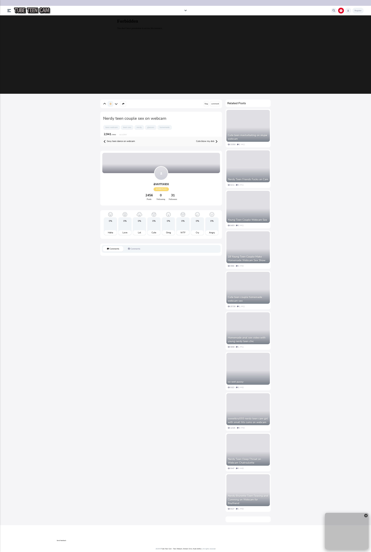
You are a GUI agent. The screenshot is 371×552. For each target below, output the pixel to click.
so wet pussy (235, 382)
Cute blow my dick (205, 141)
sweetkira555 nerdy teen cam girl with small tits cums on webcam (248, 420)
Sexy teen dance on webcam (120, 141)
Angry (212, 232)
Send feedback (61, 541)
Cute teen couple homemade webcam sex (245, 299)
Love (124, 232)
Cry (197, 232)
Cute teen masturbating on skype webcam (247, 137)
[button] (10, 10)
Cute (154, 232)
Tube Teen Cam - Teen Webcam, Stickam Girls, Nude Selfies (181, 549)
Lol (139, 232)
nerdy (139, 127)
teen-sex (127, 127)
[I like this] (105, 104)
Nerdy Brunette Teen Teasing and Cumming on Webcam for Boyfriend (248, 499)
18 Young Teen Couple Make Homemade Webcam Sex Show (246, 258)
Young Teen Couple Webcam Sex (247, 220)
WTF (183, 232)
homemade (165, 127)
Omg (168, 232)
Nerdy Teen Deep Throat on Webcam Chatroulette (244, 460)
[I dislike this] (116, 104)
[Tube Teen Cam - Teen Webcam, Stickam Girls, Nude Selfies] (32, 11)
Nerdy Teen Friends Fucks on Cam (248, 179)
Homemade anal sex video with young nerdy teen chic (246, 339)
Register (358, 10)
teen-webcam (112, 127)
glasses (150, 127)
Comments (114, 248)
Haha (110, 232)
